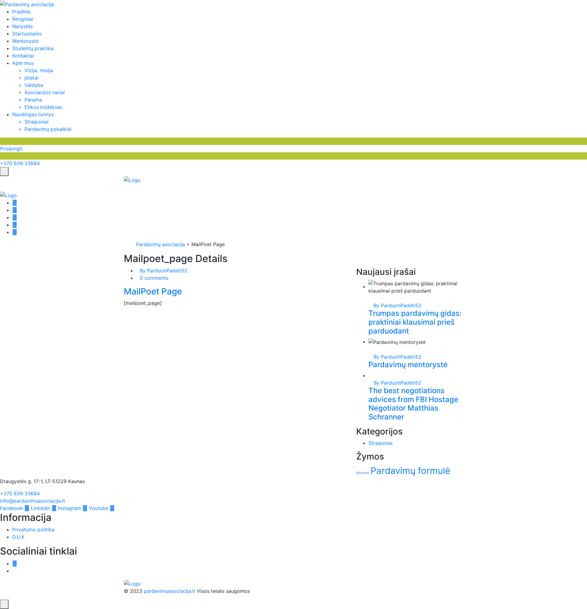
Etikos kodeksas (43, 107)
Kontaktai (23, 56)
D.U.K (18, 537)
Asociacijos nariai (44, 92)
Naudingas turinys (33, 114)
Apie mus (23, 63)
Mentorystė (25, 41)
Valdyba (33, 85)
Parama (33, 100)
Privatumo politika (33, 529)
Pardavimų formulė (410, 470)
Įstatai (31, 78)
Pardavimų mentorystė (408, 364)
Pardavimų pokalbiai (48, 129)
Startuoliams (27, 34)
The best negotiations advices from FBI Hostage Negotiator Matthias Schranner (413, 403)
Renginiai (22, 19)
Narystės (22, 26)
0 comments (154, 278)
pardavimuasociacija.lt (169, 591)
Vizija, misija (38, 70)
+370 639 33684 (20, 163)
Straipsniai (36, 122)
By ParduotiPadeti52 (163, 271)
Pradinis (21, 12)
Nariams (362, 473)
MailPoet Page (153, 291)
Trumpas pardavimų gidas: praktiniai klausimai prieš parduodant (415, 322)
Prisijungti (11, 149)
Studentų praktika (33, 48)
